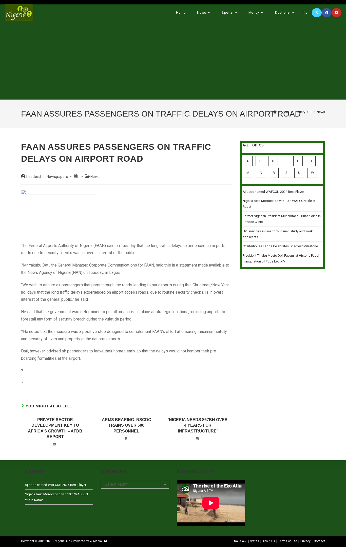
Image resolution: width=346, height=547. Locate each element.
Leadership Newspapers (47, 177)
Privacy (305, 541)
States (254, 541)
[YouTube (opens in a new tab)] (336, 12)
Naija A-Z (240, 541)
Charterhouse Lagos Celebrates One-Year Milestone (280, 246)
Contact (319, 541)
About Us (268, 541)
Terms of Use (287, 541)
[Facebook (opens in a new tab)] (327, 12)
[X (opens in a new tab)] (317, 12)
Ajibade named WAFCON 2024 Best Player (273, 192)
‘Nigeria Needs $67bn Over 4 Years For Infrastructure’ (198, 425)
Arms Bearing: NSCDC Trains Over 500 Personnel (126, 425)
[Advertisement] (173, 60)
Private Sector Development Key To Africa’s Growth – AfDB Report (55, 428)
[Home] (275, 112)
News (321, 112)
